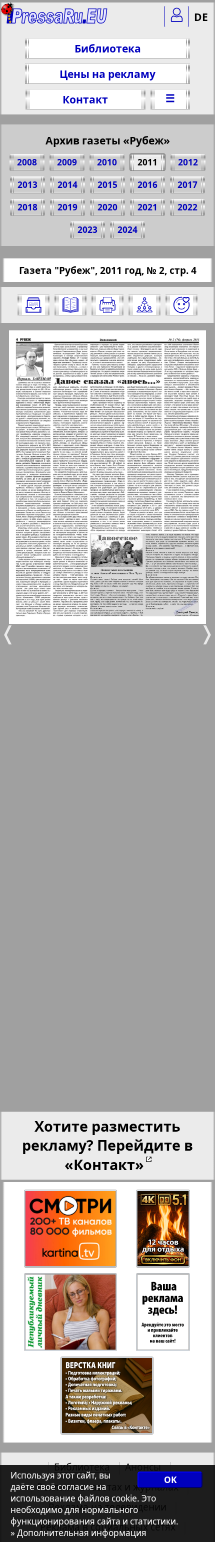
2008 (27, 162)
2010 (107, 162)
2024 (128, 229)
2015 (108, 184)
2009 (67, 162)
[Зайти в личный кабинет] (176, 16)
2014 (68, 184)
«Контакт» (104, 1164)
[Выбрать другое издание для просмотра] (34, 304)
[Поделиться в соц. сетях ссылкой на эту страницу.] (144, 304)
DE (201, 16)
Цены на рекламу (108, 73)
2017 (188, 184)
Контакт (85, 99)
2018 (28, 207)
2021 (148, 207)
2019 (68, 207)
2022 (188, 207)
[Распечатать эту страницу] (108, 304)
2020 (108, 207)
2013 (28, 184)
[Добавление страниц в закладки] (182, 304)
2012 (188, 162)
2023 (88, 229)
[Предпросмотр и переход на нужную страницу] (70, 304)
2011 (148, 162)
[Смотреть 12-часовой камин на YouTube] (164, 1229)
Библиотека (107, 48)
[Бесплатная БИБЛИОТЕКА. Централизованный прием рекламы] (57, 20)
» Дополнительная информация (78, 1533)
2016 (148, 184)
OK (170, 1480)
